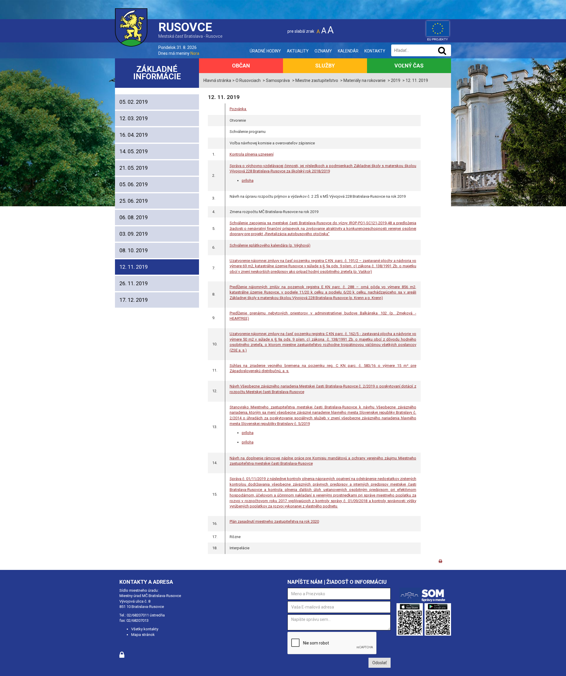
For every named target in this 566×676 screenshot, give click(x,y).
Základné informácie (157, 73)
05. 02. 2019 (133, 102)
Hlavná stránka (217, 80)
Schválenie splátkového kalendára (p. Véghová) (270, 245)
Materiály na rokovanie (364, 80)
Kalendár (348, 51)
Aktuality (298, 51)
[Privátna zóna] (121, 656)
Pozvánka (238, 109)
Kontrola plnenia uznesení (252, 154)
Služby (325, 65)
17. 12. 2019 (133, 300)
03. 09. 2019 (133, 234)
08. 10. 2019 (133, 250)
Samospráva (278, 80)
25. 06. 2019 (133, 201)
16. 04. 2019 (133, 135)
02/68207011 (138, 615)
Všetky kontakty (144, 629)
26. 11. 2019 (133, 283)
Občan (241, 65)
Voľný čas (409, 65)
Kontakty (374, 51)
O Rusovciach (248, 80)
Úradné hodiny (265, 51)
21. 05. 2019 (133, 168)
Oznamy (323, 51)
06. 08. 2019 (133, 217)
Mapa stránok (143, 634)
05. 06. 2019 (133, 184)
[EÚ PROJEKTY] (437, 29)
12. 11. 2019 (133, 267)
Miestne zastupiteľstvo (316, 80)
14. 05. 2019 (133, 151)
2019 (395, 80)
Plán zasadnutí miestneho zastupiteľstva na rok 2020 (274, 521)
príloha (248, 433)
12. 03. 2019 (133, 118)
